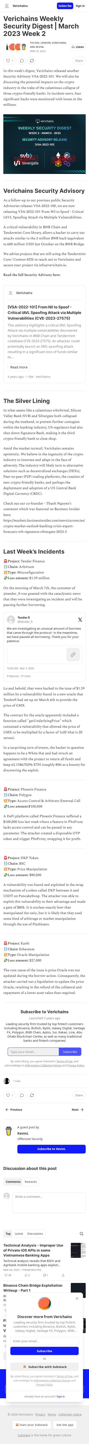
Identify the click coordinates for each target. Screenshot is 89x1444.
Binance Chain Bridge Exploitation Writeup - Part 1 (33, 1288)
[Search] (81, 1234)
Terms (52, 1414)
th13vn (34, 42)
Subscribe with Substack (47, 1367)
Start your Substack (33, 1425)
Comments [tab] (13, 1182)
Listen (80, 47)
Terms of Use (64, 1376)
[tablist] (21, 1182)
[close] (77, 1298)
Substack (24, 1435)
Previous (16, 1110)
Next (75, 1110)
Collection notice (70, 1414)
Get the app (65, 1425)
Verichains (59, 42)
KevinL (40, 47)
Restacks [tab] (31, 1182)
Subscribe (65, 6)
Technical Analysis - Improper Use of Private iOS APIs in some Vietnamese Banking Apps (33, 1250)
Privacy (40, 1414)
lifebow (46, 42)
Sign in (80, 6)
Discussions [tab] (35, 1234)
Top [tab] (8, 1234)
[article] (44, 1260)
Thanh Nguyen (31, 1269)
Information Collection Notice (52, 1380)
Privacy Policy (44, 1384)
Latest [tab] (19, 1234)
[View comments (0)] (22, 61)
